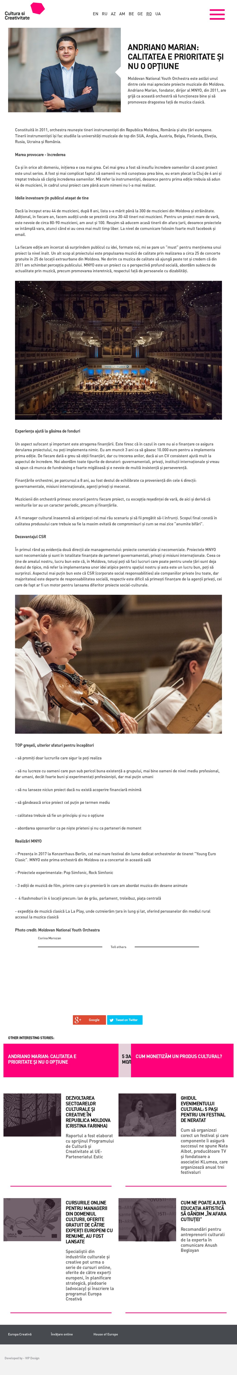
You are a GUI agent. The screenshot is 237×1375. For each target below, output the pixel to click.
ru (104, 13)
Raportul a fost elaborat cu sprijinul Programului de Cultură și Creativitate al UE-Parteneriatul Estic (90, 1146)
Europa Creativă (19, 1334)
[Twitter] (125, 1020)
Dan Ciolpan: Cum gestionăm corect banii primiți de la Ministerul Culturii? (170, 1059)
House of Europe (106, 1334)
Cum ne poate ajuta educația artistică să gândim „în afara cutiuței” (204, 1211)
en (95, 13)
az (113, 13)
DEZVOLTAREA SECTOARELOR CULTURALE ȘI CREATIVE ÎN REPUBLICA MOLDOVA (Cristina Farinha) (88, 1112)
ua (158, 13)
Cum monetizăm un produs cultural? (51, 1056)
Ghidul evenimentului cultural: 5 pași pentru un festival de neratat (203, 1109)
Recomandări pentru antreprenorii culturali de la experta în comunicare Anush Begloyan (203, 1239)
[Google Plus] (89, 1020)
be (131, 13)
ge (140, 13)
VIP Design (32, 1358)
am (122, 13)
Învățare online (62, 1334)
